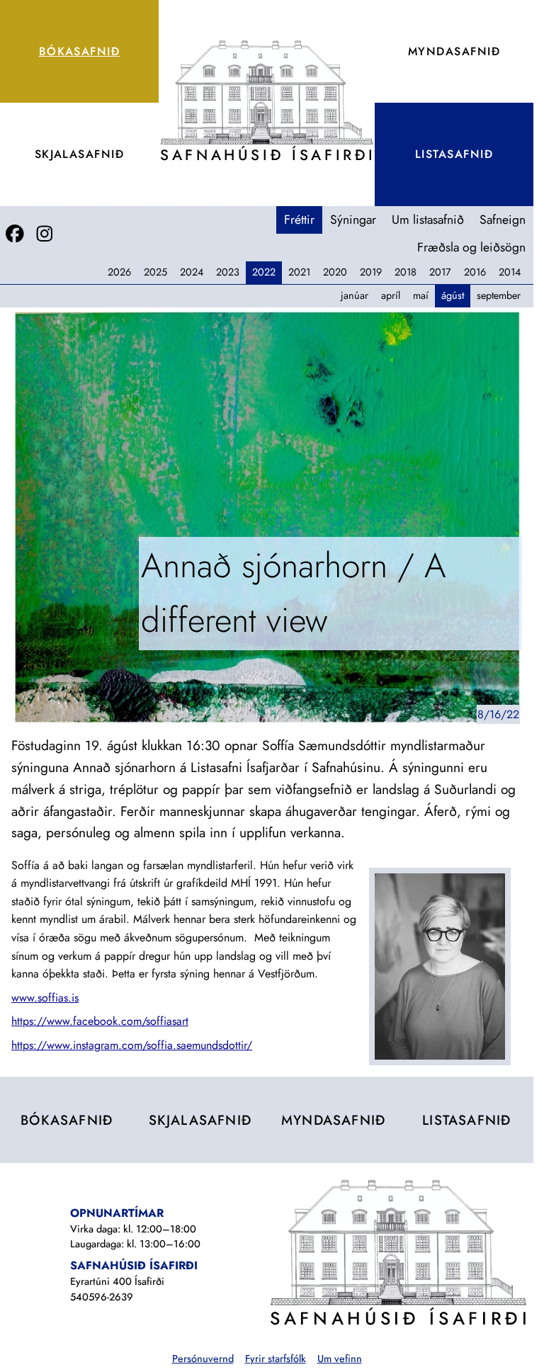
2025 (155, 272)
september (499, 295)
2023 (227, 272)
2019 (371, 272)
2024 (191, 272)
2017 (440, 272)
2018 (405, 272)
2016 (475, 272)
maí (421, 295)
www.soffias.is (45, 998)
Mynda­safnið (454, 51)
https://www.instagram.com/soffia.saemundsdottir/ (131, 1045)
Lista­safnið (454, 154)
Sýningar (353, 219)
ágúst (452, 295)
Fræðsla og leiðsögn (471, 247)
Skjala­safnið (80, 154)
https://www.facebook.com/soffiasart (99, 1021)
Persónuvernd (203, 1358)
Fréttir (299, 219)
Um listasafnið (428, 219)
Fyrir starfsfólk (275, 1358)
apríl (390, 295)
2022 (264, 272)
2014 (510, 272)
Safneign (503, 219)
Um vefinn (339, 1358)
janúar (354, 295)
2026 (119, 272)
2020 (335, 272)
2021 (299, 272)
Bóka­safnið (79, 51)
